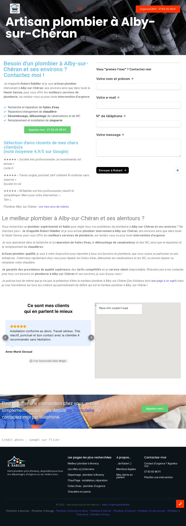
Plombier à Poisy (100, 514)
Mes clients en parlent (124, 476)
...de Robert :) (123, 463)
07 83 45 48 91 (152, 471)
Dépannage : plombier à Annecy (86, 474)
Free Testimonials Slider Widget (49, 361)
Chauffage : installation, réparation (88, 480)
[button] (47, 129)
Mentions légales (126, 469)
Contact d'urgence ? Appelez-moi (161, 464)
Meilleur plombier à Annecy (83, 463)
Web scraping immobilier (116, 504)
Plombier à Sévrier (101, 510)
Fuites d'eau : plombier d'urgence (86, 486)
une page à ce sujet (163, 281)
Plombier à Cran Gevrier (151, 510)
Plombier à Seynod (124, 510)
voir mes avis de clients (54, 206)
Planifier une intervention (158, 477)
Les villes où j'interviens (81, 469)
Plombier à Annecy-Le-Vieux (72, 510)
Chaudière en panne (79, 491)
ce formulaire (80, 410)
